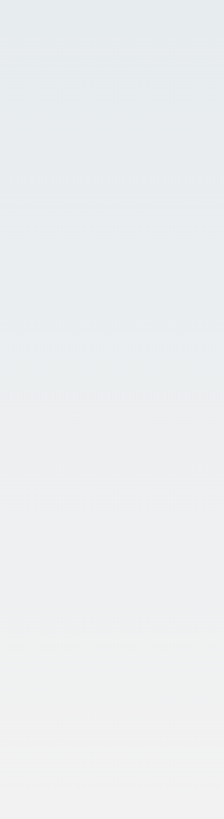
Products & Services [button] (31, 491)
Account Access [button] (64, 15)
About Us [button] (18, 404)
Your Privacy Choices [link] (24, 812)
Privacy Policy (21, 782)
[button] (198, 30)
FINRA (63, 200)
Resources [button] (20, 555)
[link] (112, 150)
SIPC (75, 200)
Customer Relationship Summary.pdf (98, 793)
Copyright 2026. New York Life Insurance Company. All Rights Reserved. (74, 776)
